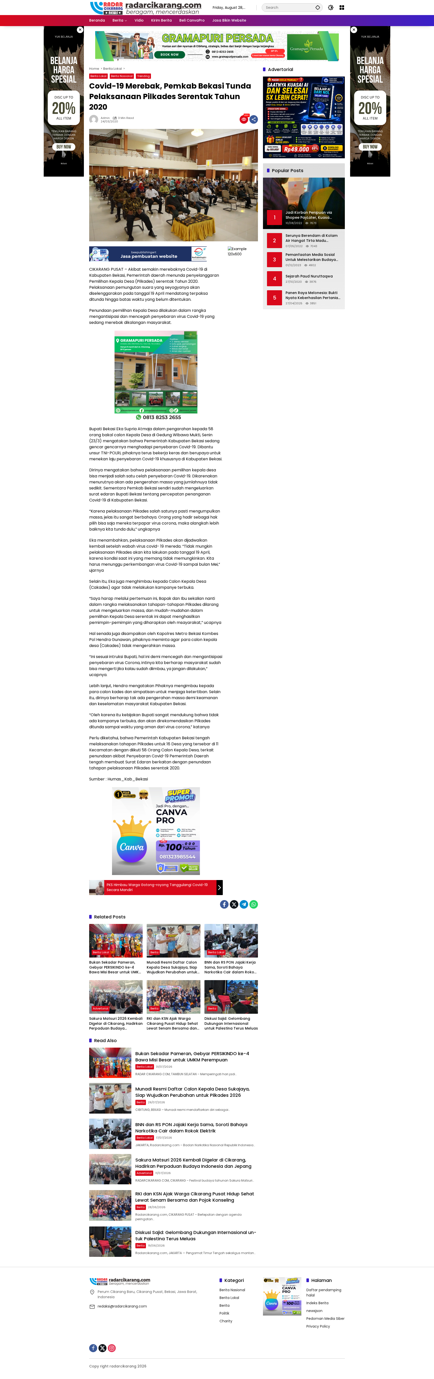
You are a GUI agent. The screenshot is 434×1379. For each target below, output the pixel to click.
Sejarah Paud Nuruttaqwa (309, 276)
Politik (224, 1313)
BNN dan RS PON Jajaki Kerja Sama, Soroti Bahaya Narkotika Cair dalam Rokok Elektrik (230, 967)
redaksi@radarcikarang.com (122, 1306)
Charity (226, 1321)
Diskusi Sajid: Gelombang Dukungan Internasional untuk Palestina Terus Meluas (231, 1023)
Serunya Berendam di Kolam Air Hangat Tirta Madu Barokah (312, 238)
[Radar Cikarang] (146, 7)
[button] (318, 7)
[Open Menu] (342, 8)
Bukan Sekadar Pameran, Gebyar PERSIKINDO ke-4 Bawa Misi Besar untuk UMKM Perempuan (115, 967)
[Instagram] (112, 1348)
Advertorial (100, 1008)
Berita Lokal (98, 76)
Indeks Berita (317, 1302)
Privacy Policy (318, 1326)
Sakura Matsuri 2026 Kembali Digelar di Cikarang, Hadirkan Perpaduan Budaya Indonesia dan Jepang (116, 1023)
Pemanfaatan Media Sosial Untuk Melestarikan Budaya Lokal (311, 257)
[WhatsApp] (253, 904)
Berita (154, 952)
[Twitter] (234, 904)
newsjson (314, 1310)
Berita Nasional (122, 76)
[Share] (253, 119)
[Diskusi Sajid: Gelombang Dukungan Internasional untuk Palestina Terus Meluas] (231, 997)
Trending (143, 76)
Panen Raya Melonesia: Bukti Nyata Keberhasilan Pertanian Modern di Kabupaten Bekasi (313, 295)
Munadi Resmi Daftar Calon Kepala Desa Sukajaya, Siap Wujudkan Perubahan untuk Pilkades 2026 (172, 967)
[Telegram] (244, 904)
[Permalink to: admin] (95, 119)
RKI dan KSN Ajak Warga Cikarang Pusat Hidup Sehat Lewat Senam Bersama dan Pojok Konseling (172, 1023)
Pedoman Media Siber (325, 1318)
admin (105, 118)
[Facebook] (224, 904)
